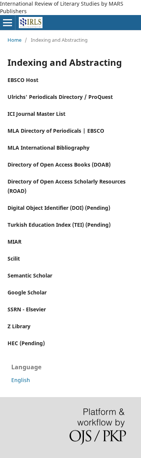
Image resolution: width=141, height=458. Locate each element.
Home (14, 39)
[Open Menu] (7, 22)
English (20, 380)
